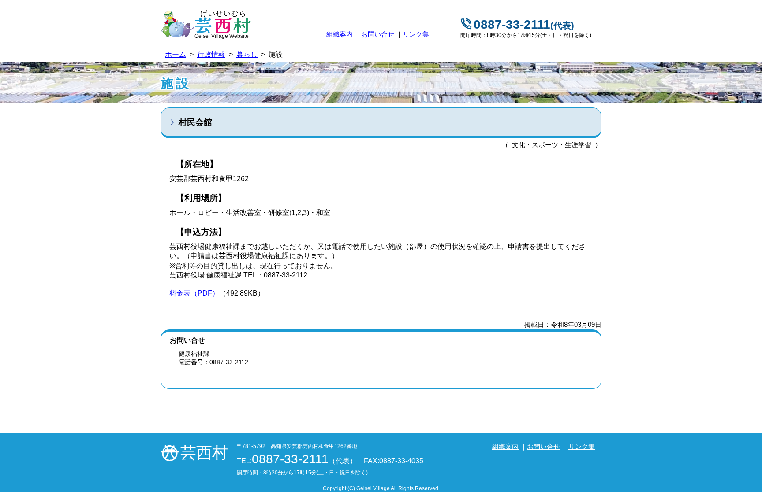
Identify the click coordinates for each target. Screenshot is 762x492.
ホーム (175, 54)
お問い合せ (377, 34)
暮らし (247, 54)
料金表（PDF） (194, 293)
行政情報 (211, 54)
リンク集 (416, 34)
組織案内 (339, 34)
